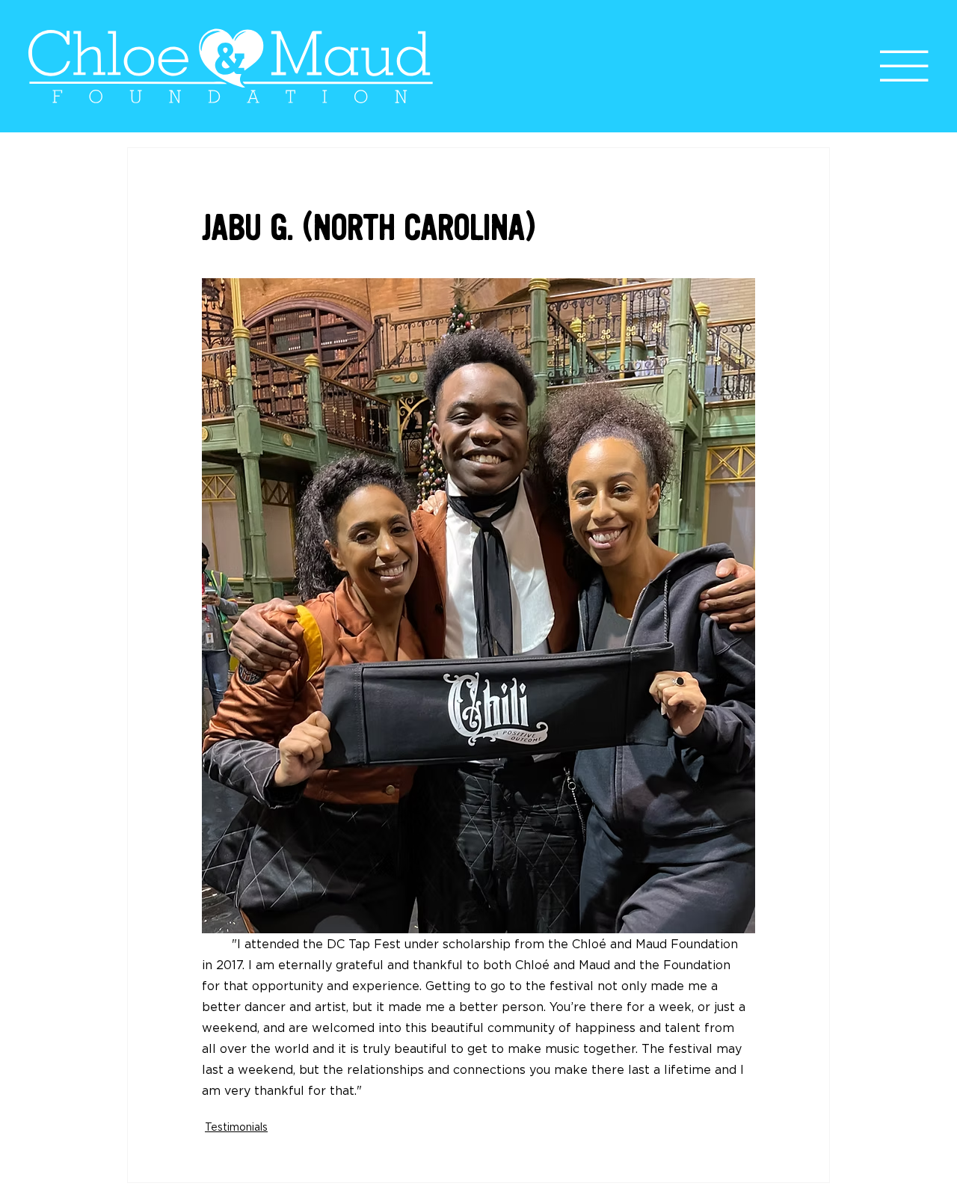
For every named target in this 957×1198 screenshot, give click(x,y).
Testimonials (236, 1126)
